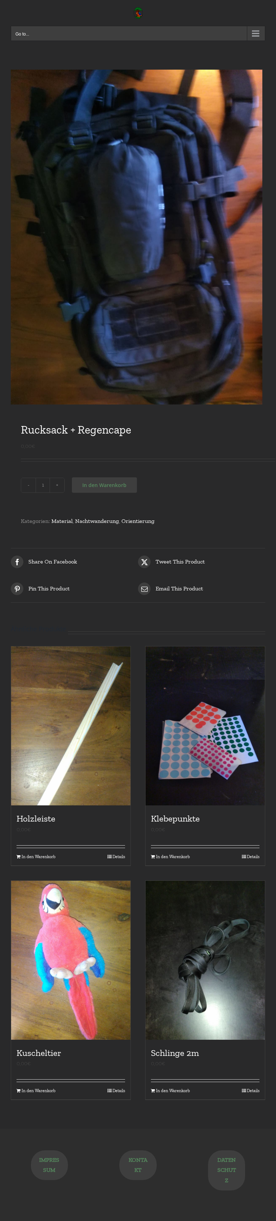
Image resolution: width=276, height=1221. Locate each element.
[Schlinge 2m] (205, 960)
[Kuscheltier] (70, 960)
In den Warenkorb (104, 485)
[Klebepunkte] (205, 725)
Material (62, 521)
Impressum (49, 1165)
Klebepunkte (175, 818)
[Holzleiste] (70, 725)
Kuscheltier (39, 1052)
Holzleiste (36, 818)
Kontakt (138, 1165)
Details (118, 856)
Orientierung (138, 521)
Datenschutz (226, 1170)
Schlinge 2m (175, 1052)
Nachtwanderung (97, 521)
